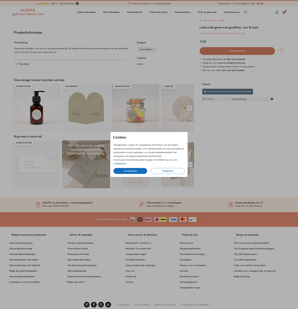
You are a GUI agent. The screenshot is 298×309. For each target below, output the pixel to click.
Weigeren (167, 171)
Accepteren (130, 171)
